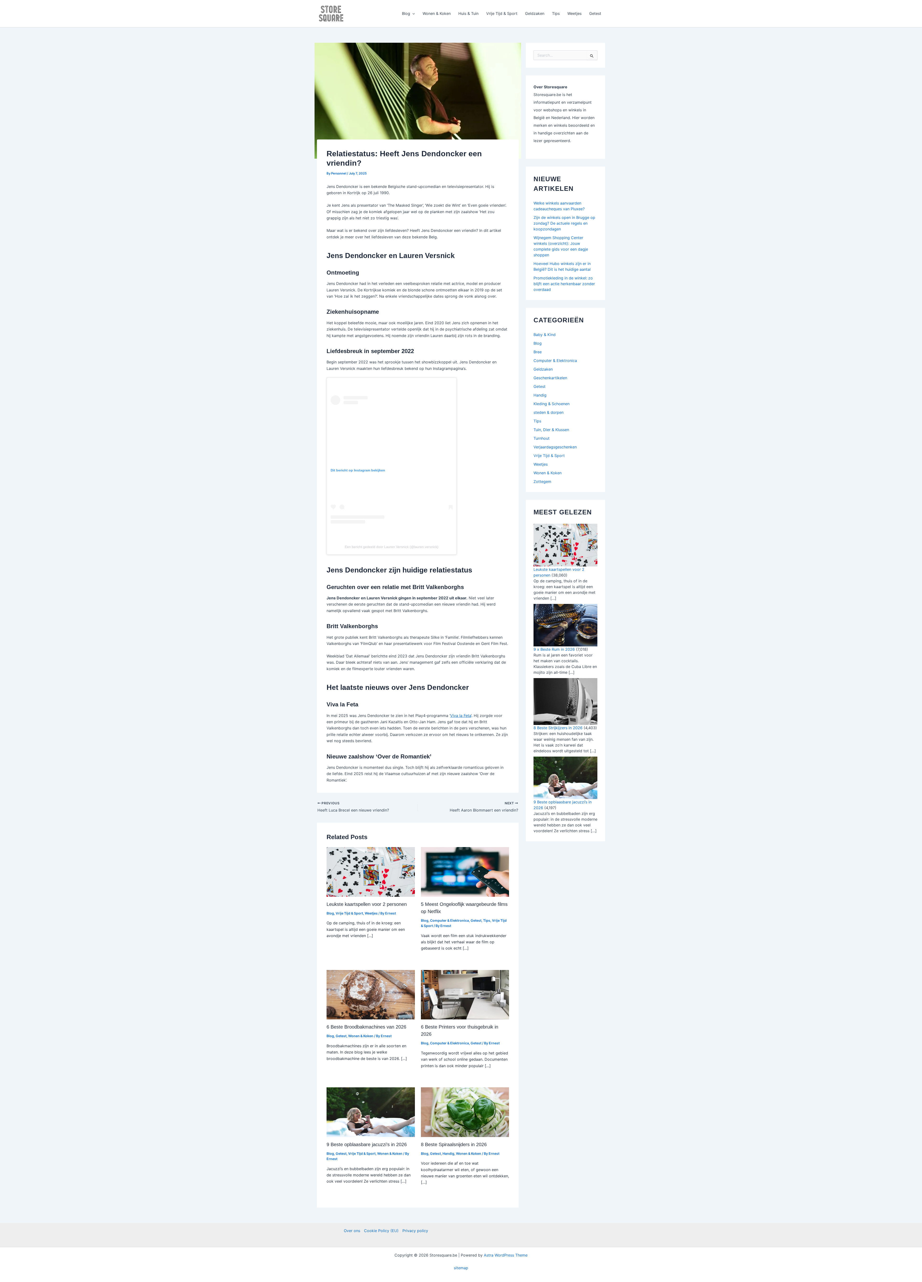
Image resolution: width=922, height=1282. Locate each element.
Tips (556, 13)
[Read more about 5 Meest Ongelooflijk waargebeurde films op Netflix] (465, 871)
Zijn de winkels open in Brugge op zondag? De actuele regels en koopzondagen (564, 223)
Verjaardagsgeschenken (555, 447)
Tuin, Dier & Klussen (551, 429)
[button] (412, 13)
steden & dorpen (549, 412)
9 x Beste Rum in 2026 (554, 649)
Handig (448, 1153)
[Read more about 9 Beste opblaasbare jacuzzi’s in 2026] (371, 1111)
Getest (595, 13)
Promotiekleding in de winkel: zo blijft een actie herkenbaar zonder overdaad (564, 284)
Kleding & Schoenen (552, 403)
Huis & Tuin (468, 13)
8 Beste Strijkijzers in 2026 (558, 727)
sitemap (461, 1267)
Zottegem (542, 481)
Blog (406, 13)
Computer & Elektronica (449, 920)
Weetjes (574, 13)
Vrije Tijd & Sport (501, 13)
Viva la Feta (460, 715)
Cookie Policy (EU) (381, 1230)
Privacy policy (415, 1230)
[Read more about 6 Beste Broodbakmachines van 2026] (371, 994)
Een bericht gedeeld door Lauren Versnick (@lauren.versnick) (391, 547)
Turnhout (542, 438)
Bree (538, 351)
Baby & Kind (545, 334)
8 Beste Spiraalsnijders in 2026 (454, 1144)
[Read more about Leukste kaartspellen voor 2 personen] (371, 871)
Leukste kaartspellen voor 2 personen (367, 904)
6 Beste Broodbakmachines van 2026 (366, 1026)
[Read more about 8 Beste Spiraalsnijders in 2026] (465, 1111)
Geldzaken (534, 13)
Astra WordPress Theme (506, 1255)
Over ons (352, 1230)
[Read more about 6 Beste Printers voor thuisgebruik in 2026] (465, 994)
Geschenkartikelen (550, 377)
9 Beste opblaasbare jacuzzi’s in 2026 (367, 1144)
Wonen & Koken (437, 13)
